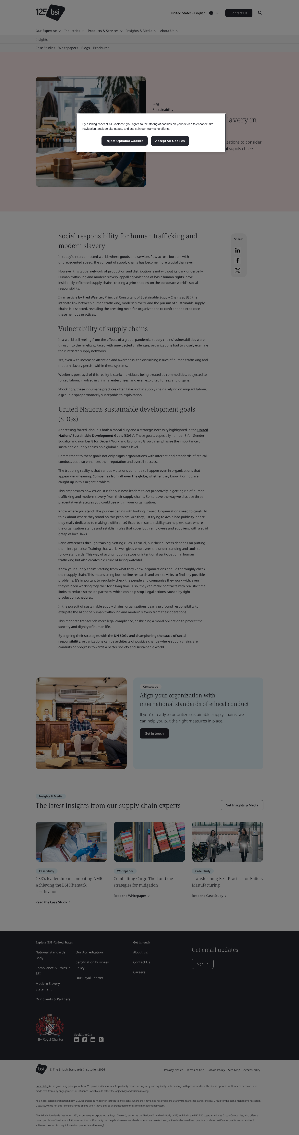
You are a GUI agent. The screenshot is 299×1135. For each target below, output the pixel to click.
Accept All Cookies (170, 141)
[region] (151, 132)
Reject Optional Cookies (125, 141)
